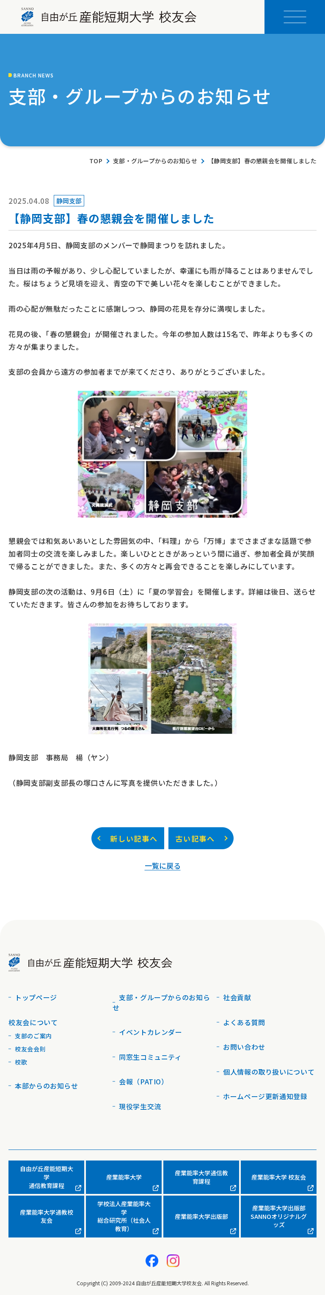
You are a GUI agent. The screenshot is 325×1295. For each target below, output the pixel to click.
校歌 (21, 1062)
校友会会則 (30, 1049)
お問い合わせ (244, 1047)
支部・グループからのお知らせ (155, 161)
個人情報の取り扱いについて (268, 1072)
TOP (95, 161)
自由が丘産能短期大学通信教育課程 (46, 1176)
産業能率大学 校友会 (278, 1177)
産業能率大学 (124, 1177)
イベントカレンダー (150, 1032)
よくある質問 (244, 1022)
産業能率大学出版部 (201, 1216)
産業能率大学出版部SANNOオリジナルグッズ (279, 1216)
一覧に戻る (163, 865)
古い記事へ (195, 838)
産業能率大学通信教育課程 (201, 1177)
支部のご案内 (33, 1036)
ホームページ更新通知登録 (265, 1096)
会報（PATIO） (143, 1081)
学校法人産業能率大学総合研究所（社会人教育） (124, 1216)
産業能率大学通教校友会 (46, 1216)
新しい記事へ (133, 838)
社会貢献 (237, 997)
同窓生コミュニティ (150, 1057)
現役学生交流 (140, 1106)
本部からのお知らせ (46, 1086)
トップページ (36, 997)
